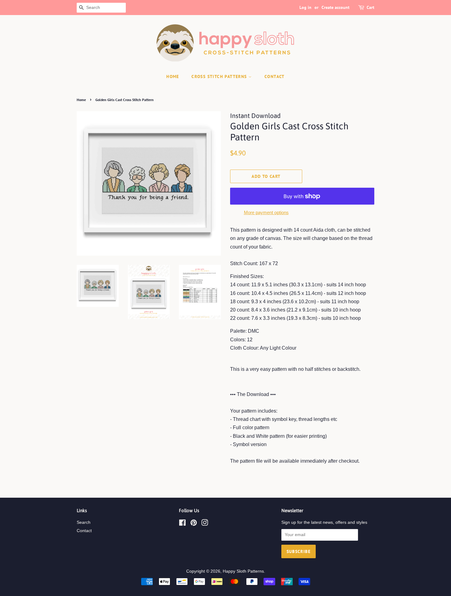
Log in (305, 7)
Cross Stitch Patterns (220, 76)
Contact (84, 530)
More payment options (266, 212)
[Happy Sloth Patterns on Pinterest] (193, 524)
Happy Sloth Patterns (243, 571)
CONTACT (274, 76)
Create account (335, 7)
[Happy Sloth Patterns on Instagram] (204, 524)
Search (84, 522)
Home (81, 99)
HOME (172, 76)
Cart (370, 7)
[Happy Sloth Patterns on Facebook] (182, 524)
